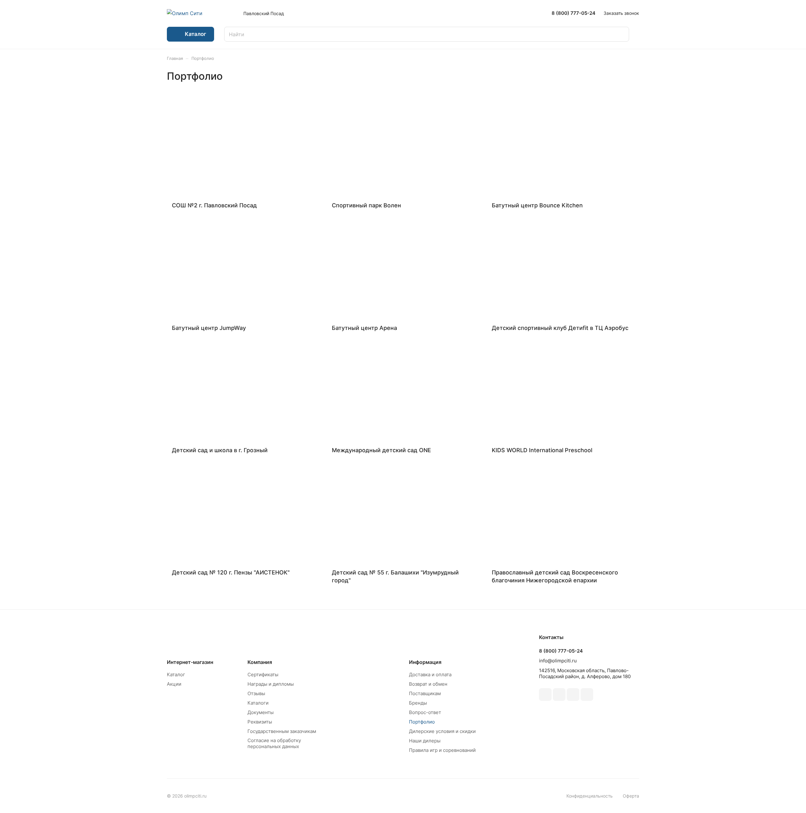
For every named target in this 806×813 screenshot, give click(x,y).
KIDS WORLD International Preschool (542, 450)
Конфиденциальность (589, 796)
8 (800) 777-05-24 (573, 13)
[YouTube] (573, 694)
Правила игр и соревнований (442, 750)
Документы (260, 712)
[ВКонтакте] (545, 694)
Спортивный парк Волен (366, 205)
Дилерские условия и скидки (442, 731)
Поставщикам (425, 693)
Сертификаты (262, 675)
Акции (174, 684)
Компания (259, 662)
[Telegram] (559, 694)
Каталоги (258, 703)
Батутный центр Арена (364, 328)
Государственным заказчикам (281, 731)
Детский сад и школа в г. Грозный (220, 450)
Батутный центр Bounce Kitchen (537, 205)
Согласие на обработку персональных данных (274, 743)
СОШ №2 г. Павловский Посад (214, 205)
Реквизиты (259, 722)
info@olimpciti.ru (558, 661)
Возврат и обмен (428, 684)
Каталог (176, 675)
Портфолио (422, 722)
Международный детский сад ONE (381, 450)
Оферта (631, 796)
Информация (425, 662)
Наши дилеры (424, 741)
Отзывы (256, 693)
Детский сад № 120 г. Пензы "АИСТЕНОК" (231, 572)
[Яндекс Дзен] (587, 694)
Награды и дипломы (270, 684)
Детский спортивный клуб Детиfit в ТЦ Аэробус (560, 328)
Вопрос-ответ (425, 712)
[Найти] (621, 34)
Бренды (418, 703)
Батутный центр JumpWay (209, 328)
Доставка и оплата (430, 675)
